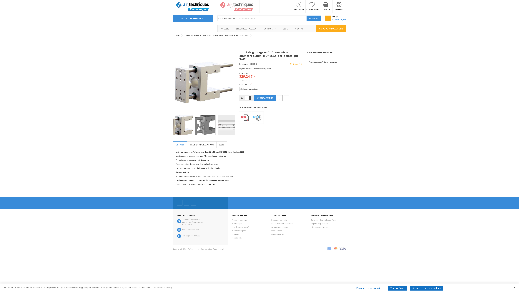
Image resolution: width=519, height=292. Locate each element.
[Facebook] (179, 202)
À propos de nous (239, 220)
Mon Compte (276, 230)
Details (180, 144)
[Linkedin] (193, 202)
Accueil (177, 35)
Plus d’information (202, 144)
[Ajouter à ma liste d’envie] (280, 98)
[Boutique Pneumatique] (193, 6)
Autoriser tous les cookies (426, 288)
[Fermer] (515, 287)
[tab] (180, 144)
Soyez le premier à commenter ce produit (255, 69)
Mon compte (299, 9)
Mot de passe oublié (240, 227)
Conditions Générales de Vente (324, 220)
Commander (326, 9)
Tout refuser (397, 288)
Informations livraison (320, 227)
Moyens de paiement (319, 223)
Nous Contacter (277, 234)
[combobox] (262, 18)
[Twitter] (186, 202)
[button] (206, 125)
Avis (221, 144)
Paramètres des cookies (369, 288)
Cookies (235, 234)
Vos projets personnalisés (282, 223)
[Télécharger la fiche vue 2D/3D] (258, 118)
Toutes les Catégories (191, 18)
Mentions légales (239, 230)
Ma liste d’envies (312, 9)
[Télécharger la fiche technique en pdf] (245, 118)
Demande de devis (279, 220)
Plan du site (237, 238)
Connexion (339, 9)
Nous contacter (193, 229)
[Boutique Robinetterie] (237, 6)
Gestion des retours (279, 227)
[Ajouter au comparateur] (286, 98)
